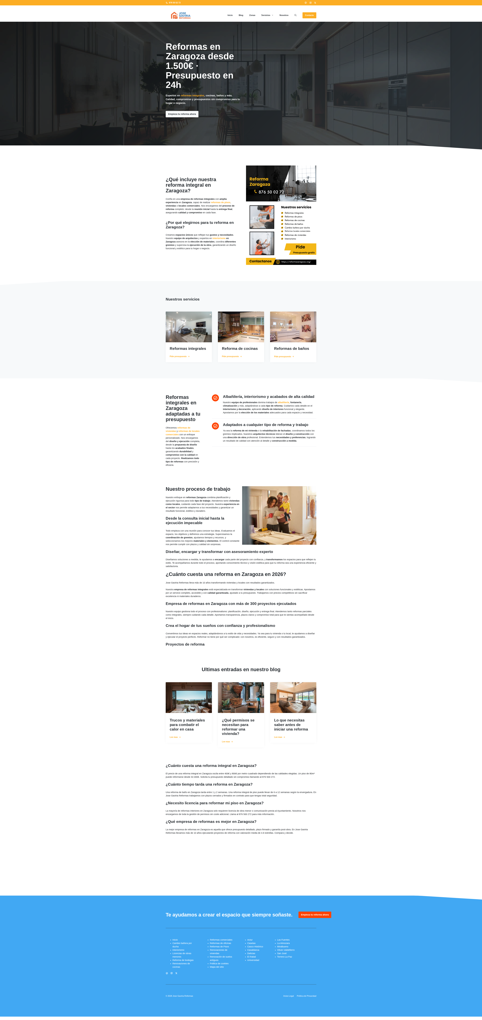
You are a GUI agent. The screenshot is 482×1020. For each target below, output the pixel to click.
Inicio (230, 15)
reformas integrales (192, 95)
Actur (250, 940)
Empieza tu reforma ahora (182, 114)
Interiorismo (178, 950)
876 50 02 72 (175, 3)
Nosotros (284, 15)
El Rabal (251, 957)
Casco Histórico (255, 946)
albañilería (283, 402)
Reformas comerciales (221, 940)
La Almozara (283, 943)
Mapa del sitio (217, 967)
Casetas (251, 943)
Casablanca (253, 950)
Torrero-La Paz (284, 957)
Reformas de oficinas (220, 943)
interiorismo (219, 238)
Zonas (252, 15)
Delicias (251, 953)
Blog (241, 15)
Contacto (309, 15)
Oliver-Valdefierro (286, 950)
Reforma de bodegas (183, 960)
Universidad (253, 960)
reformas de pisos (220, 202)
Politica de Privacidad (306, 996)
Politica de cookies (219, 963)
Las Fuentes (283, 940)
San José (282, 953)
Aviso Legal (288, 996)
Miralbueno (282, 946)
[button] (295, 15)
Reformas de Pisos (219, 946)
